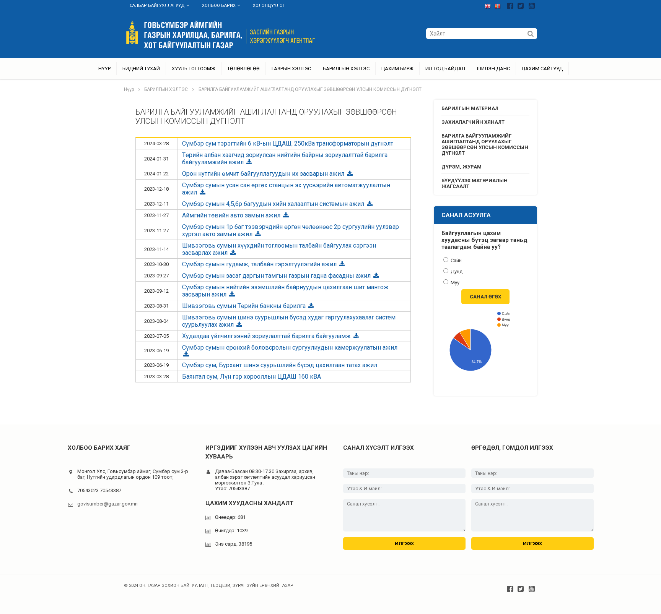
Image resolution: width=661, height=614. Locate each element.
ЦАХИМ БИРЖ (397, 68)
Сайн (455, 260)
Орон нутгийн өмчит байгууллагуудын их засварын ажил (264, 173)
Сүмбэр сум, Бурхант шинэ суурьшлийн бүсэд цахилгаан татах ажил (279, 365)
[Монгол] (500, 5)
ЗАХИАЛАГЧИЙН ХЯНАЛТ (473, 122)
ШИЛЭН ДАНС (493, 68)
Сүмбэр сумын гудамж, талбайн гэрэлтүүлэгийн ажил (260, 264)
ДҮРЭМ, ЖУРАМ (461, 167)
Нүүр (104, 68)
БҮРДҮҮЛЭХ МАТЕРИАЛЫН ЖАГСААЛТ (474, 183)
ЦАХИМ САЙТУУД (542, 68)
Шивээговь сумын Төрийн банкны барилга (244, 305)
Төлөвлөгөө (243, 68)
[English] (490, 5)
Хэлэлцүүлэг (269, 5)
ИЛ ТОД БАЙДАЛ (445, 68)
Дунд (455, 271)
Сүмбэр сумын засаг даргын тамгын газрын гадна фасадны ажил (277, 275)
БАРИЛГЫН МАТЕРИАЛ (469, 108)
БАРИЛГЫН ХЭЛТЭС (346, 68)
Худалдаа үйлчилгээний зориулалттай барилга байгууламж (267, 336)
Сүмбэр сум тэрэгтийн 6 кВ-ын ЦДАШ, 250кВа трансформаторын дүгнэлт (287, 143)
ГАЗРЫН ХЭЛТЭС (291, 68)
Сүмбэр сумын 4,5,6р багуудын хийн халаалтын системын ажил (274, 203)
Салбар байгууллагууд (157, 5)
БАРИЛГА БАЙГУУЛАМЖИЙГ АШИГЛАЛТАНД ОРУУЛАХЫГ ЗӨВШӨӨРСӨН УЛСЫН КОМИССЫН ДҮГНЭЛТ (310, 89)
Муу (454, 282)
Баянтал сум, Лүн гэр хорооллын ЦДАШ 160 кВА (251, 376)
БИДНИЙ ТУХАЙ (141, 68)
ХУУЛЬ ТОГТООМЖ (193, 68)
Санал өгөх (485, 297)
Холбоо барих (219, 5)
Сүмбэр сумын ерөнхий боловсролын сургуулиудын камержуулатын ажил (289, 347)
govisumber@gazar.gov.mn (107, 504)
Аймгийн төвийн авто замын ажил (232, 215)
